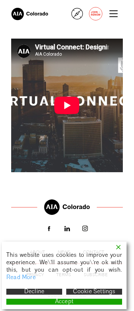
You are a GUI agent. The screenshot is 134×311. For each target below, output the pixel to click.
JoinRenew (95, 13)
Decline (34, 292)
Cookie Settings (94, 292)
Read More (21, 278)
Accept (64, 302)
